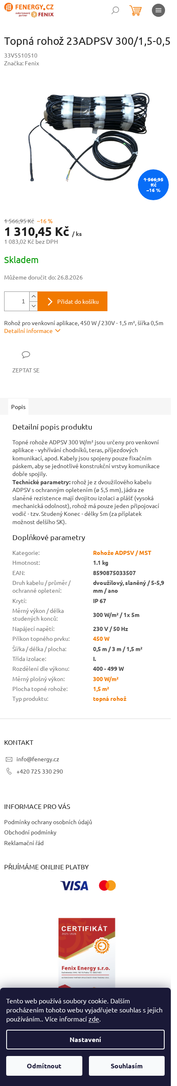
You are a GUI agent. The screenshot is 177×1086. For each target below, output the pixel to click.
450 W (101, 638)
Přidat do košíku (78, 301)
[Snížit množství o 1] (33, 306)
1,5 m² (101, 688)
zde (93, 1018)
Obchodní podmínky (30, 832)
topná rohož (109, 698)
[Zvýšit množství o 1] (33, 296)
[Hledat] (115, 10)
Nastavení (85, 1039)
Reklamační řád (24, 842)
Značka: (21, 63)
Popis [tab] (18, 406)
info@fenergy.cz (37, 759)
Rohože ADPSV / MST (122, 552)
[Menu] (158, 10)
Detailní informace (28, 330)
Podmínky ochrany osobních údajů (48, 821)
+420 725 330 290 (39, 771)
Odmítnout (44, 1065)
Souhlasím (127, 1065)
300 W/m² (106, 678)
